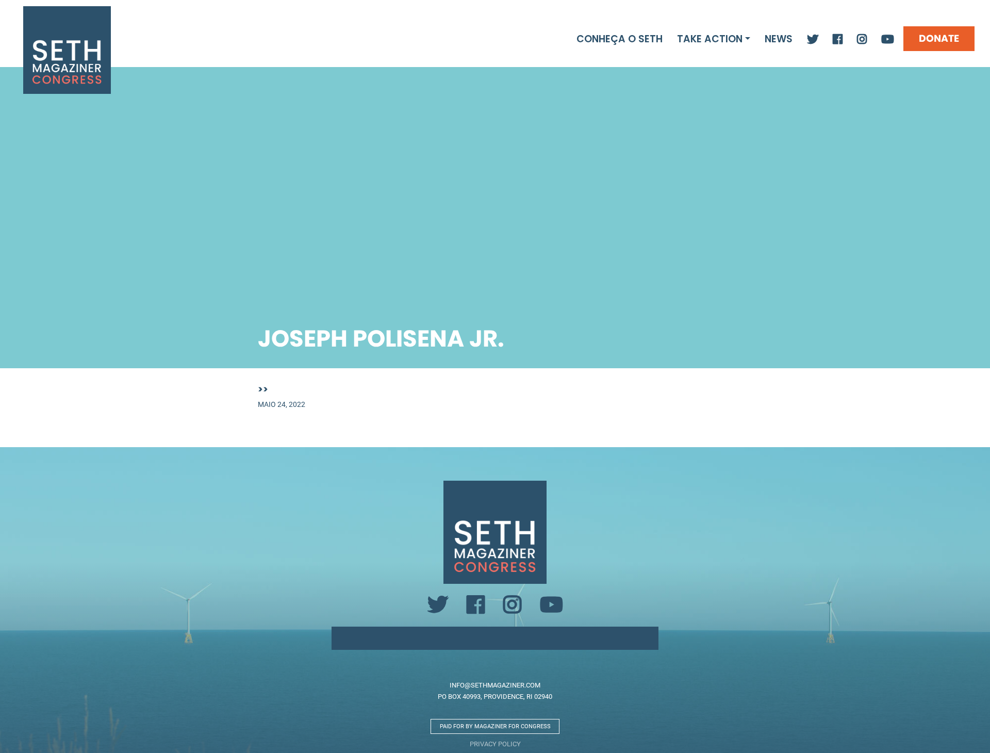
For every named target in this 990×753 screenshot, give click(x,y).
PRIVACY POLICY (495, 744)
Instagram (862, 39)
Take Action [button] (709, 39)
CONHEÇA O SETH (619, 39)
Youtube (887, 39)
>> (263, 389)
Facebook (838, 39)
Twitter (812, 39)
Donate (939, 38)
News (779, 39)
